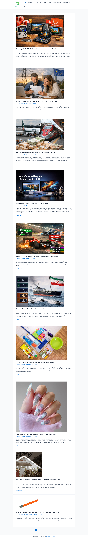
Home (25, 2)
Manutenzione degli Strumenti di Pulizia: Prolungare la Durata (35, 362)
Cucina (36, 2)
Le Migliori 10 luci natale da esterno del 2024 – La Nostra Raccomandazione (38, 480)
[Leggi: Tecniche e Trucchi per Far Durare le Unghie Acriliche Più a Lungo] (41, 406)
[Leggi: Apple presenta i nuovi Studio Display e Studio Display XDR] (40, 185)
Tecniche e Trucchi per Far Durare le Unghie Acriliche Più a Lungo (36, 434)
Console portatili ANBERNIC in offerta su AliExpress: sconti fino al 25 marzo (38, 49)
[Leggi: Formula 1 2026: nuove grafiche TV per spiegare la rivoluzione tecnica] (40, 238)
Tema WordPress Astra (50, 536)
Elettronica (30, 2)
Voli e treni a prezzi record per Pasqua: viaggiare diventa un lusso (35, 152)
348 (43, 530)
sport (27, 258)
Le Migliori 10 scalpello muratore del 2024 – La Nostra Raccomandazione (38, 512)
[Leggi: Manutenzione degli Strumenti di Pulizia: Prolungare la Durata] (41, 343)
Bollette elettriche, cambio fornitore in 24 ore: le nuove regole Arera (36, 101)
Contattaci (26, 6)
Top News (28, 364)
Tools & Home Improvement (55, 2)
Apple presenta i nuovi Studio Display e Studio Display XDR (33, 203)
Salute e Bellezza (43, 2)
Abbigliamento (66, 2)
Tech (27, 51)
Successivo (70, 530)
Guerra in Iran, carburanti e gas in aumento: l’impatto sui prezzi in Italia (37, 309)
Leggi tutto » (19, 61)
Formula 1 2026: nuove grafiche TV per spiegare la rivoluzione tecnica (37, 256)
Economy (28, 103)
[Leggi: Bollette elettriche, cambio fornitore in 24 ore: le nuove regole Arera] (40, 83)
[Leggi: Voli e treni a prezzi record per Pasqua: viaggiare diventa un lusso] (40, 134)
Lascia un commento (20, 51)
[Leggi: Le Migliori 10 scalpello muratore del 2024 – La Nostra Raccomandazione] (29, 503)
